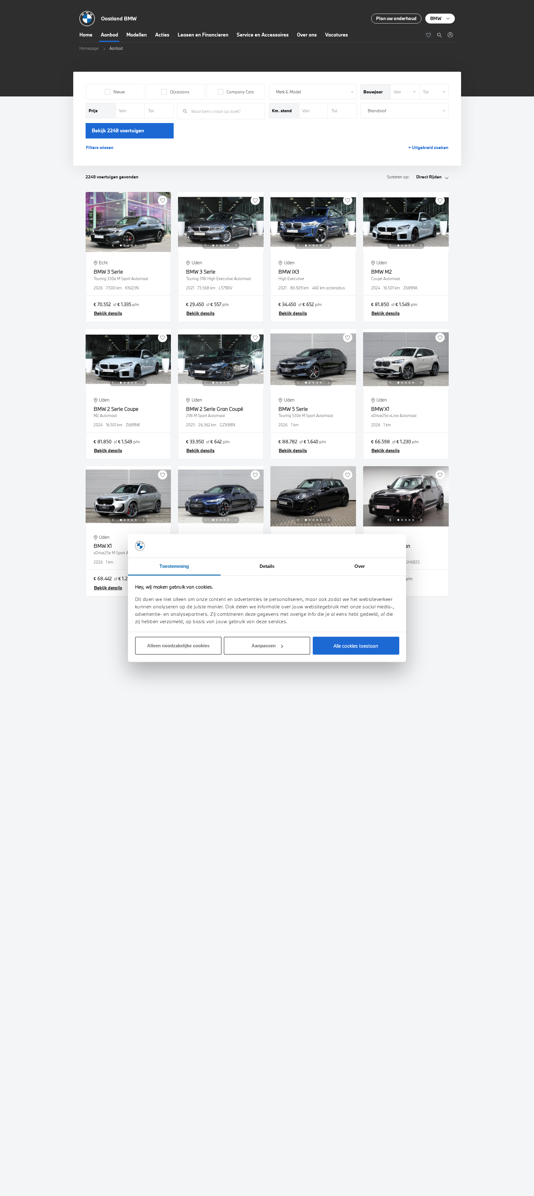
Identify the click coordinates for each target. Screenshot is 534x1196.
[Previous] (112, 245)
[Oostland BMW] (450, 34)
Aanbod (109, 35)
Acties (162, 35)
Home (85, 35)
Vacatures (336, 35)
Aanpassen (264, 645)
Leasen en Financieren (203, 35)
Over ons (307, 35)
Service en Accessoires (263, 35)
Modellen (136, 35)
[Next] (143, 245)
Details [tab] (267, 566)
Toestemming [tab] (174, 566)
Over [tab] (359, 566)
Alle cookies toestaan (355, 646)
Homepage (89, 48)
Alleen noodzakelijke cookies (178, 645)
